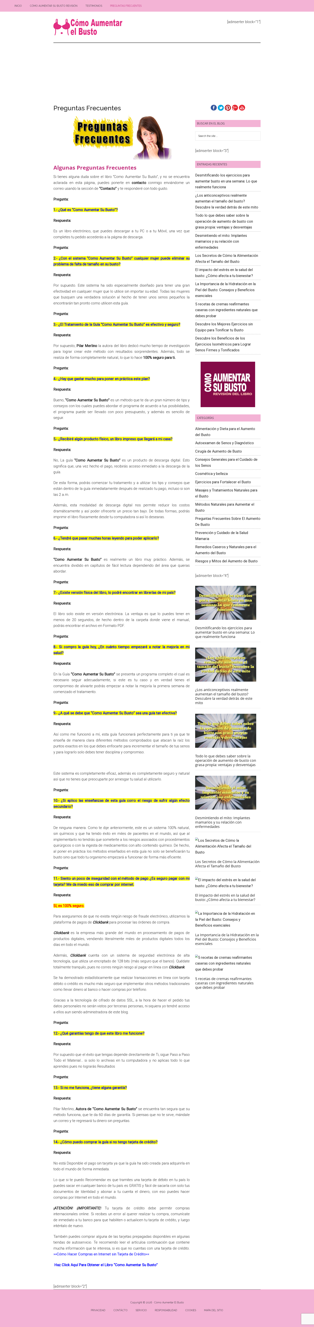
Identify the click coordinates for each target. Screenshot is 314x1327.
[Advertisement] (157, 70)
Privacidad (98, 1310)
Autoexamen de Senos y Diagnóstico (224, 443)
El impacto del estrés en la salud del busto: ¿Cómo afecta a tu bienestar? (225, 897)
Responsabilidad (166, 1310)
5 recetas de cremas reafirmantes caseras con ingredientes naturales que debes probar (226, 310)
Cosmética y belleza (211, 473)
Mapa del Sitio (213, 1310)
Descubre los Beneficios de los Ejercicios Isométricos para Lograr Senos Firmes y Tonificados (223, 344)
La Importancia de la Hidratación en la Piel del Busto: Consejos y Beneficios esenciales (225, 290)
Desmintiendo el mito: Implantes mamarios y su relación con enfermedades (221, 241)
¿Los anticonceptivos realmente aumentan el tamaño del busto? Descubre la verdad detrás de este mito (226, 201)
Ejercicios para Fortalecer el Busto (223, 482)
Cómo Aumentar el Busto (87, 27)
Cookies (190, 1310)
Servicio (141, 1310)
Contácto (120, 1310)
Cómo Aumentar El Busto (169, 1302)
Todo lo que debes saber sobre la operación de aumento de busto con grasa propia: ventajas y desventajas (224, 221)
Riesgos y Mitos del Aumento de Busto (226, 561)
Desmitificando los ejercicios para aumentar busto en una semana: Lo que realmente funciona (226, 181)
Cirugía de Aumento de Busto (218, 451)
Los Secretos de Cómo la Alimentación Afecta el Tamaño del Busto (227, 863)
